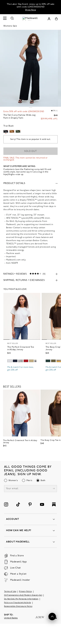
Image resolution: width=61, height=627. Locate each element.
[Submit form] (53, 489)
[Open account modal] (49, 18)
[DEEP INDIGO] (15, 360)
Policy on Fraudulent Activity (17, 603)
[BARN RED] (26, 360)
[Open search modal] (12, 18)
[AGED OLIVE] (31, 360)
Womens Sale (10, 26)
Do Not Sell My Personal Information (21, 599)
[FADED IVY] (53, 360)
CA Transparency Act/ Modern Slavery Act (23, 595)
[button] (52, 616)
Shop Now (30, 10)
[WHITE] (20, 360)
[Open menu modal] (4, 18)
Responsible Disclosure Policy (18, 606)
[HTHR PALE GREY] (9, 360)
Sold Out (30, 151)
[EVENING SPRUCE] (48, 360)
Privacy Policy (25, 592)
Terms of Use (10, 592)
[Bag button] (56, 18)
